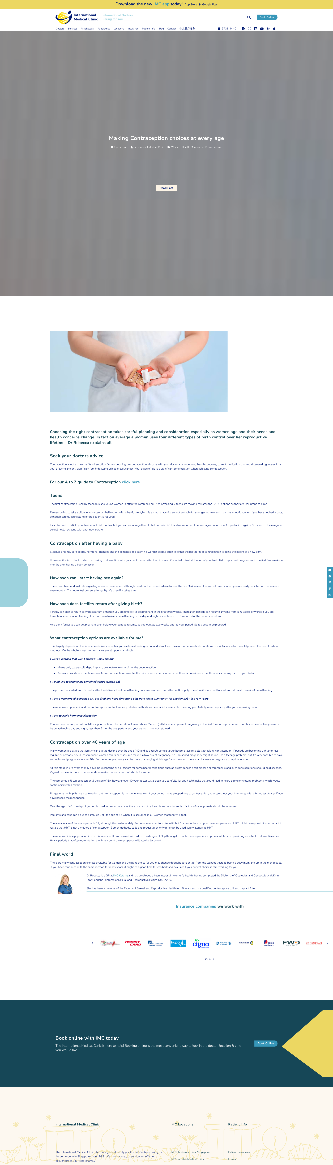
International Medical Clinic (149, 147)
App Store (190, 4)
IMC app (161, 4)
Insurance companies (196, 906)
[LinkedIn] (256, 28)
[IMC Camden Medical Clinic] (195, 1159)
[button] (249, 17)
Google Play (209, 4)
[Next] (327, 943)
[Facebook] (243, 28)
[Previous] (92, 943)
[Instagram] (249, 28)
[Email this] (330, 570)
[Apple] (274, 28)
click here (131, 482)
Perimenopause (213, 147)
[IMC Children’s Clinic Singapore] (195, 1152)
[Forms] (253, 1159)
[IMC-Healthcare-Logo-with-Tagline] (94, 17)
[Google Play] (268, 28)
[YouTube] (262, 28)
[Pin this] (330, 595)
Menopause (197, 147)
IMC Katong (120, 875)
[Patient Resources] (253, 1152)
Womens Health (180, 147)
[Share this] (330, 576)
